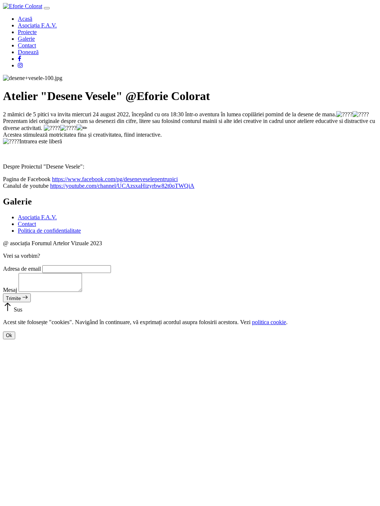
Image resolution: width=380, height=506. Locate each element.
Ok (9, 335)
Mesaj (10, 290)
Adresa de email (22, 269)
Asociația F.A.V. (37, 25)
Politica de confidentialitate (49, 230)
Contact (27, 45)
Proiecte (27, 32)
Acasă (25, 19)
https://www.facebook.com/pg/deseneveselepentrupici (115, 179)
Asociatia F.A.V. (37, 217)
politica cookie (269, 322)
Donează (28, 52)
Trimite (14, 298)
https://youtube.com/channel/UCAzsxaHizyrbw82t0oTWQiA (122, 186)
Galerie (26, 39)
